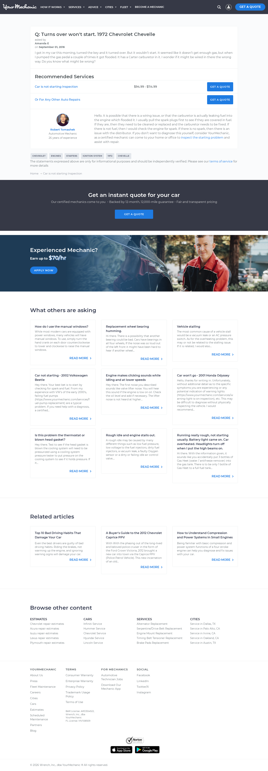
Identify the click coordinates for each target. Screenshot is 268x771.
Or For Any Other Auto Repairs (57, 99)
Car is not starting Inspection (56, 86)
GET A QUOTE (250, 7)
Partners (36, 725)
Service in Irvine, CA (202, 633)
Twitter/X (143, 686)
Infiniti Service (92, 624)
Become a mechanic (149, 7)
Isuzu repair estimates (44, 633)
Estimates (37, 709)
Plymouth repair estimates (47, 642)
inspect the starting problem (202, 137)
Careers (35, 692)
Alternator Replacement (152, 624)
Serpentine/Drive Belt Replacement (159, 628)
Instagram (144, 692)
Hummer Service (94, 628)
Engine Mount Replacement (154, 633)
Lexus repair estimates (44, 638)
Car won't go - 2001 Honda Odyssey (203, 375)
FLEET (124, 7)
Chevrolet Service (94, 633)
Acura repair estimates (44, 628)
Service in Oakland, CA (204, 638)
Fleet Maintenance (43, 686)
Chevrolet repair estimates (47, 624)
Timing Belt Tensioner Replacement (159, 638)
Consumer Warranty (79, 675)
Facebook (143, 675)
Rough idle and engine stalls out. (130, 435)
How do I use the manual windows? (61, 326)
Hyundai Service (93, 638)
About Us (36, 675)
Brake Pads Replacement (153, 642)
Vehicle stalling (188, 326)
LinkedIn (143, 681)
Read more (79, 358)
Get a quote (134, 214)
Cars (33, 704)
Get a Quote (220, 86)
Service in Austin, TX (203, 642)
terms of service (221, 161)
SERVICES (75, 7)
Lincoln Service (93, 642)
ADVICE (93, 7)
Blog (33, 730)
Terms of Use (74, 702)
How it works (51, 7)
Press (33, 681)
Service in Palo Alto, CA (205, 628)
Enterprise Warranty (79, 681)
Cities (109, 7)
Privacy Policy (75, 686)
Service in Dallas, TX (202, 624)
